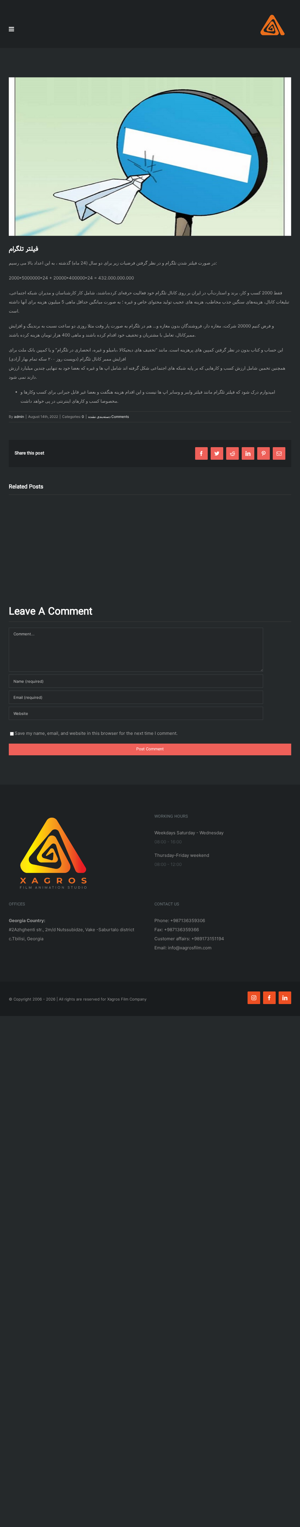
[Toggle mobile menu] (12, 29)
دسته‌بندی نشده (99, 416)
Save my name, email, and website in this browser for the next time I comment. (96, 733)
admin (19, 416)
